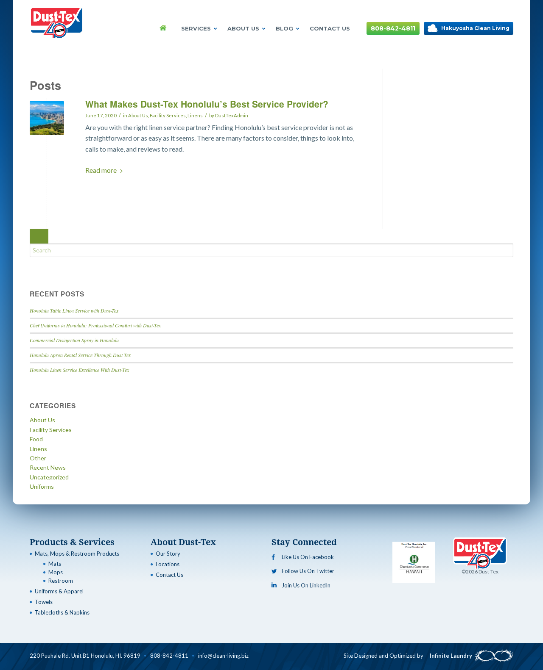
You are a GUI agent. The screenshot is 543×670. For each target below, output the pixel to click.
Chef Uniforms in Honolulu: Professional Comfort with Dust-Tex (95, 325)
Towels (44, 601)
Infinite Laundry (451, 655)
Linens (195, 115)
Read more (101, 170)
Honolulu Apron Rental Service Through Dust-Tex (80, 355)
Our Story (168, 553)
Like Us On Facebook (308, 557)
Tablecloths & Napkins (62, 612)
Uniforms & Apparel (59, 591)
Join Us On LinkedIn (306, 585)
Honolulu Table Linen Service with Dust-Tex (74, 310)
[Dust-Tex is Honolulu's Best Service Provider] (47, 118)
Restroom (60, 580)
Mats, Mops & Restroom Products (77, 553)
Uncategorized (49, 477)
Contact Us (330, 28)
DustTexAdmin (231, 115)
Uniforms (42, 486)
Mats (54, 563)
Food (36, 439)
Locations (167, 564)
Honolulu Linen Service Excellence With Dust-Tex (79, 369)
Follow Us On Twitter (308, 571)
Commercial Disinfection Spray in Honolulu (74, 340)
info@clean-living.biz (223, 655)
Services (196, 28)
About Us (243, 28)
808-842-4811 (393, 28)
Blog (284, 28)
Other (38, 458)
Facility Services (168, 115)
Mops (55, 572)
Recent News (48, 467)
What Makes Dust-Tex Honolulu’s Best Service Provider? (208, 103)
